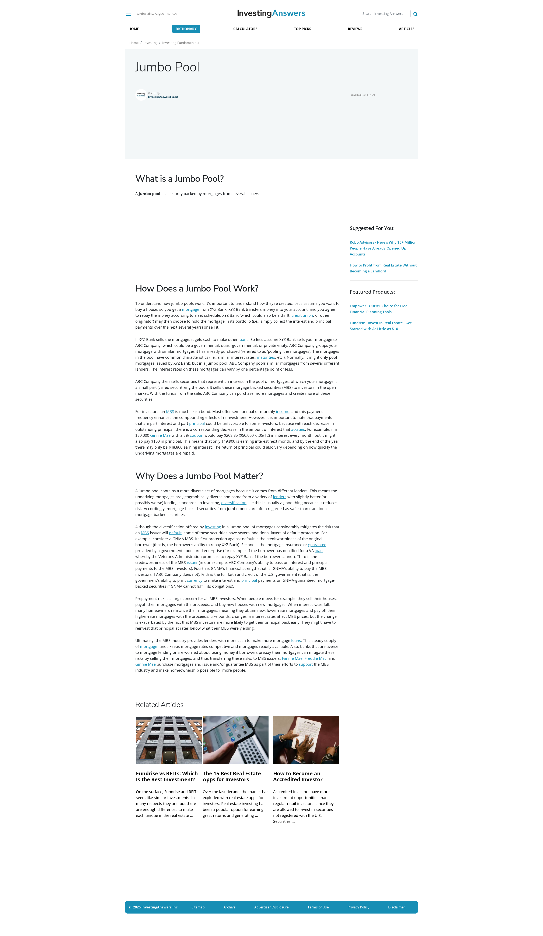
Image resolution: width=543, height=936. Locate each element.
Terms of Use (318, 907)
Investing (151, 42)
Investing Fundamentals (180, 42)
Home (134, 42)
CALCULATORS (245, 29)
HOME (134, 29)
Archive (229, 907)
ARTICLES (406, 29)
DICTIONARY (186, 29)
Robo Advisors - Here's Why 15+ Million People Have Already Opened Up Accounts (383, 248)
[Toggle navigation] (128, 13)
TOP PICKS (302, 29)
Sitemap (198, 907)
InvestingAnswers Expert (163, 97)
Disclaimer (396, 907)
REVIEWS (355, 29)
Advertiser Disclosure (271, 907)
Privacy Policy (358, 907)
